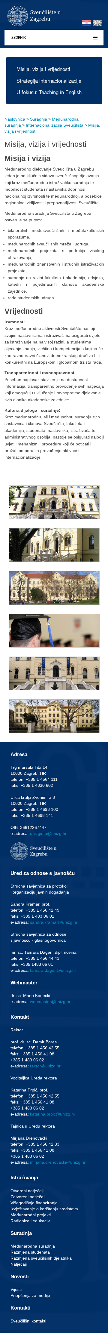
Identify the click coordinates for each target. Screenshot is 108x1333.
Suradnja (38, 119)
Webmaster (24, 983)
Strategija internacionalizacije (48, 80)
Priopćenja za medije (30, 1295)
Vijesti (16, 1289)
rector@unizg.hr (45, 1066)
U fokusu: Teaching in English (49, 92)
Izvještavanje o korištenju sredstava (44, 1208)
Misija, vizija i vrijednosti (43, 68)
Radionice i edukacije (30, 1220)
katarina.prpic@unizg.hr (52, 1114)
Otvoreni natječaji (27, 1190)
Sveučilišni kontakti (28, 1321)
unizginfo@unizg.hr (48, 833)
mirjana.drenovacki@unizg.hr (58, 1162)
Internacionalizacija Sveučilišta (54, 125)
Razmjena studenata (30, 1252)
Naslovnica (14, 119)
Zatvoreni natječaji (27, 1196)
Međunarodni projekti (30, 1214)
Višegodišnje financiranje (34, 1202)
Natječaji (18, 1264)
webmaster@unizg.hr (50, 1001)
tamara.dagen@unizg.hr (53, 970)
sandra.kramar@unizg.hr (53, 922)
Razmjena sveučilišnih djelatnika (41, 1258)
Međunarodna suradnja (32, 1246)
